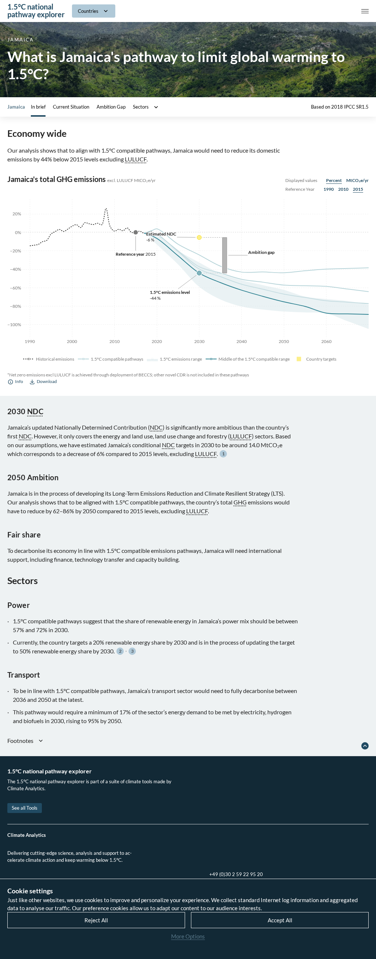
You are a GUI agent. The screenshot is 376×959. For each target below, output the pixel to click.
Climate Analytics (26, 835)
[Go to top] (365, 746)
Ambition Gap (111, 107)
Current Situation (71, 107)
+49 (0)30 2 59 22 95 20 (236, 874)
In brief (38, 107)
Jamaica (16, 107)
